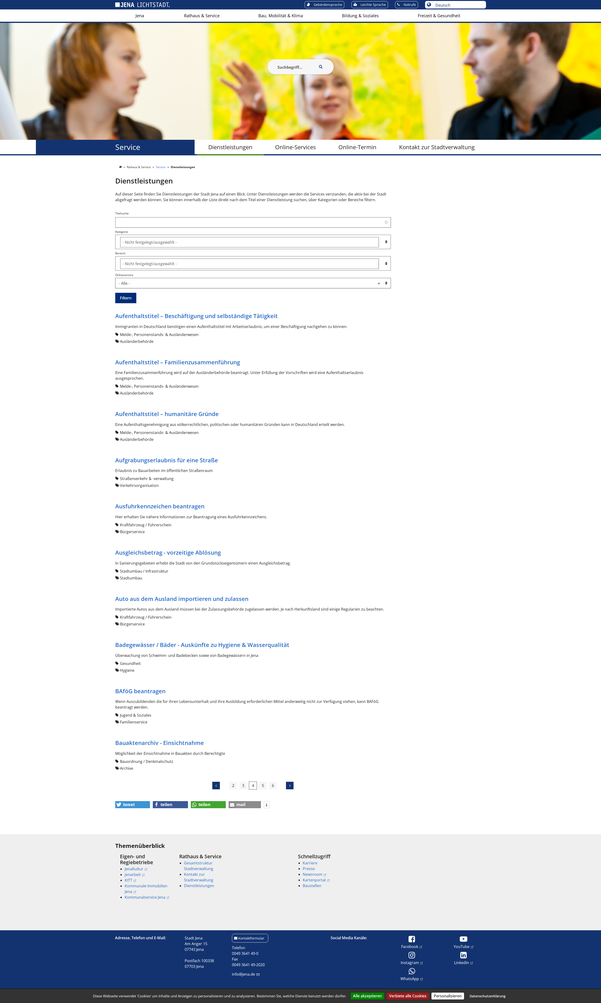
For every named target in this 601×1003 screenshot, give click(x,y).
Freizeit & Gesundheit (439, 15)
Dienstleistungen (230, 147)
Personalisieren (448, 996)
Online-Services (295, 147)
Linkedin (461, 962)
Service (127, 147)
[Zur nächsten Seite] (290, 785)
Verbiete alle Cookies (407, 996)
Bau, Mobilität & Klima (280, 15)
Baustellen (312, 885)
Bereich (120, 253)
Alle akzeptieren (367, 996)
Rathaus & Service (202, 15)
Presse (309, 868)
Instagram (410, 962)
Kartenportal (314, 880)
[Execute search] (321, 66)
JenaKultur (134, 868)
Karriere (310, 863)
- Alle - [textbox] (249, 283)
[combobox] (253, 242)
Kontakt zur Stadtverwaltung (437, 147)
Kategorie (121, 232)
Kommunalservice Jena (145, 897)
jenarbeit (133, 874)
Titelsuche (122, 213)
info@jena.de (243, 974)
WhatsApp (410, 978)
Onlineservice (124, 275)
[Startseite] (120, 167)
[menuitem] (140, 15)
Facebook (409, 946)
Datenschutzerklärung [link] (488, 996)
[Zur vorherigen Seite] (216, 785)
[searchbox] (249, 242)
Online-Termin (357, 147)
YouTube (461, 946)
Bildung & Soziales (360, 15)
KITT (128, 880)
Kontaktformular (251, 938)
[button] (132, 804)
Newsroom (312, 874)
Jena (140, 15)
